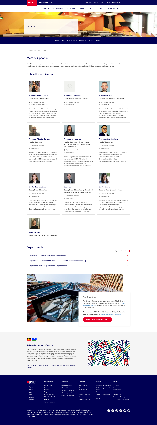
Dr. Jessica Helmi (105, 187)
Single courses (48, 392)
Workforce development (103, 385)
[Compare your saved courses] (125, 2)
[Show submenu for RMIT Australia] (51, 2)
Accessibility (62, 410)
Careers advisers (49, 402)
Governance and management (118, 388)
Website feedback (73, 410)
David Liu (67, 187)
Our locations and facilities (121, 399)
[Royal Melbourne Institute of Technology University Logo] (32, 3)
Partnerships (82, 392)
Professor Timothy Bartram (39, 139)
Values (115, 392)
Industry (90, 40)
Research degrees (84, 394)
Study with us (58, 8)
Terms (50, 410)
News (31, 387)
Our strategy (117, 385)
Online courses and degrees (50, 388)
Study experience (67, 385)
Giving (98, 398)
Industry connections (68, 395)
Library (31, 392)
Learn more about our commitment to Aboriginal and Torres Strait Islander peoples (51, 366)
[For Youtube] (124, 410)
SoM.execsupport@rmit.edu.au (111, 314)
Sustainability (117, 394)
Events (31, 389)
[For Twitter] (112, 410)
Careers (31, 397)
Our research (83, 385)
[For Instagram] (116, 410)
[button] (128, 2)
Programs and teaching (69, 40)
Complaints (83, 410)
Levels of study (49, 385)
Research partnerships (102, 392)
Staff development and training (103, 388)
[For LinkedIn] (120, 410)
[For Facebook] (108, 410)
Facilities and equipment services (103, 395)
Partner (101, 8)
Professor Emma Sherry (38, 95)
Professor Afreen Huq (72, 139)
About (82, 8)
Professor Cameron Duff (108, 95)
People (98, 40)
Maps (31, 394)
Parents (46, 399)
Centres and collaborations (83, 388)
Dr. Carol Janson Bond (37, 187)
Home (57, 40)
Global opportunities (68, 393)
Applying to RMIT (49, 394)
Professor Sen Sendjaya (108, 139)
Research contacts (84, 399)
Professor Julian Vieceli (73, 95)
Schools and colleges (119, 397)
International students (50, 397)
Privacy (55, 410)
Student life (65, 388)
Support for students (68, 390)
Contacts (32, 399)
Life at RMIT (71, 8)
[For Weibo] (128, 410)
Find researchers (84, 397)
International (113, 8)
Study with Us (48, 381)
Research (91, 8)
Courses (46, 8)
